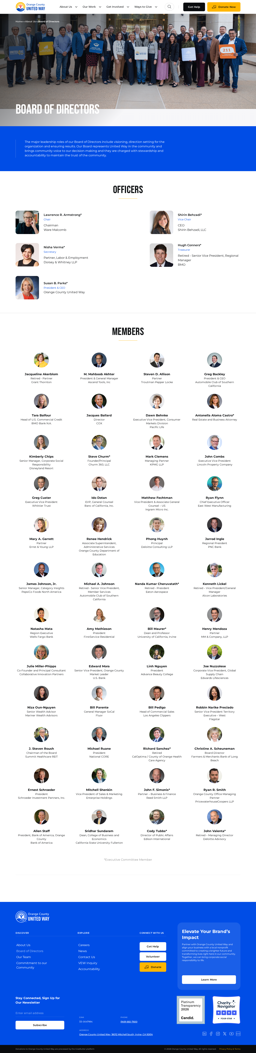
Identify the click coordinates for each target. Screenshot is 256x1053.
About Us (30, 21)
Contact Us (86, 957)
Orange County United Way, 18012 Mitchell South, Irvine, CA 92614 (116, 1034)
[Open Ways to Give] (156, 7)
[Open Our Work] (100, 7)
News (82, 951)
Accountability (89, 969)
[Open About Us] (76, 7)
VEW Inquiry (87, 963)
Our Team (23, 957)
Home (19, 21)
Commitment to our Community (31, 965)
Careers (84, 945)
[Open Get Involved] (128, 7)
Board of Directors (29, 951)
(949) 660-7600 (129, 1021)
